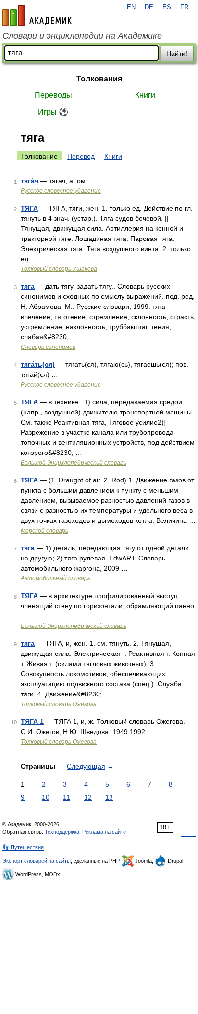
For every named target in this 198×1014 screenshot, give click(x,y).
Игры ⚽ (53, 112)
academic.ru (37, 15)
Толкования (99, 79)
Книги (145, 95)
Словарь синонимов (48, 347)
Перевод (81, 156)
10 (46, 797)
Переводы (53, 95)
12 (88, 797)
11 (66, 797)
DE (149, 7)
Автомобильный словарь (55, 578)
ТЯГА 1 (32, 721)
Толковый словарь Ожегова (59, 704)
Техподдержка (62, 832)
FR (184, 7)
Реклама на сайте (104, 832)
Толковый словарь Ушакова (59, 269)
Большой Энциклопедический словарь (73, 462)
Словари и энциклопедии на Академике (82, 35)
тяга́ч (29, 181)
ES (166, 7)
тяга (28, 286)
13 (109, 797)
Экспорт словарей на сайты (36, 861)
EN (131, 7)
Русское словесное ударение (61, 190)
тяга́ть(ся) (38, 364)
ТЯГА (29, 208)
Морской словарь (44, 530)
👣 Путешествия (23, 847)
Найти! (176, 53)
